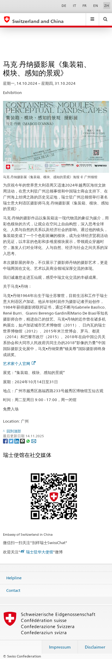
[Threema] (23, 440)
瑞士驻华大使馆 (39, 551)
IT (74, 5)
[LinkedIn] (17, 440)
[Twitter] (11, 440)
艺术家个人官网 (16, 363)
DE (64, 5)
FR (84, 5)
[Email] (33, 440)
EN (95, 5)
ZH (106, 5)
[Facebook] (6, 440)
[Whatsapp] (28, 440)
